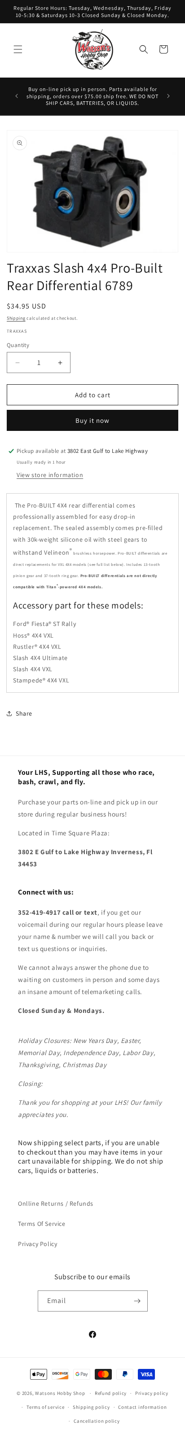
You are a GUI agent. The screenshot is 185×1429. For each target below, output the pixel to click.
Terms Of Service (42, 1224)
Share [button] (24, 713)
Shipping (16, 318)
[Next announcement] (168, 96)
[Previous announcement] (16, 96)
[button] (18, 49)
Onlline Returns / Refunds (55, 1203)
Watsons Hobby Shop (60, 1393)
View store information (50, 475)
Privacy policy (151, 1393)
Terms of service (45, 1407)
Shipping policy (91, 1407)
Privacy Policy (37, 1244)
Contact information (142, 1407)
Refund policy (111, 1393)
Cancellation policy (96, 1421)
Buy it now (92, 420)
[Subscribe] (137, 1301)
